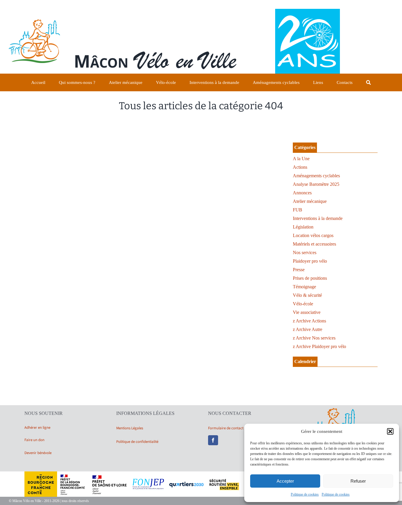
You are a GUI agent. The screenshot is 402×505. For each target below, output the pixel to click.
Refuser (358, 481)
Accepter (285, 481)
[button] (390, 431)
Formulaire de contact (225, 428)
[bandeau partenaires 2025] (201, 473)
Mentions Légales (129, 428)
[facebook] (213, 440)
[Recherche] (368, 82)
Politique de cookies (305, 494)
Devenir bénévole (38, 453)
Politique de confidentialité (137, 441)
